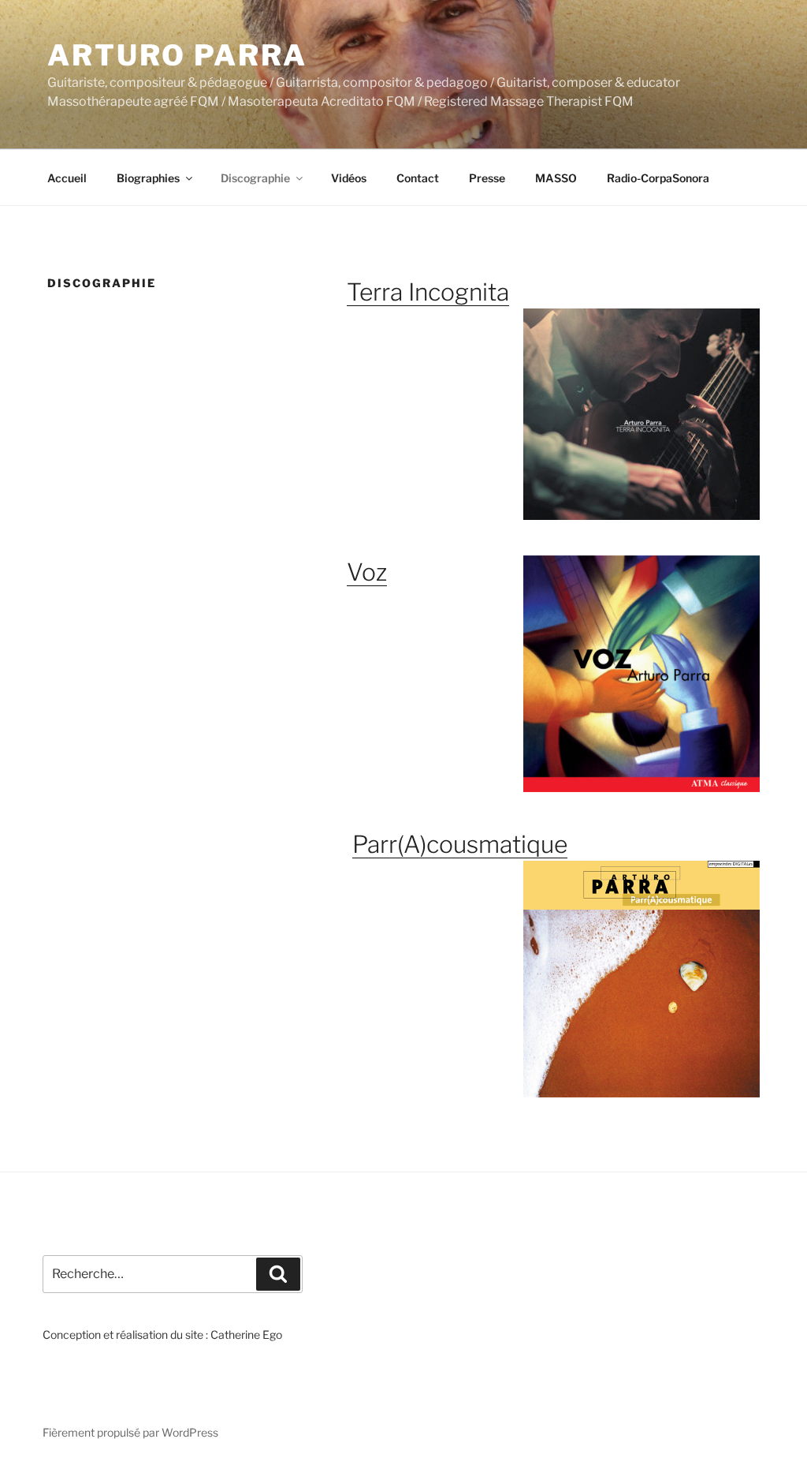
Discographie (255, 178)
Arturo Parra (177, 55)
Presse (487, 178)
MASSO (556, 178)
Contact (417, 178)
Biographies (148, 178)
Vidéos (348, 178)
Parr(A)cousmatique (459, 844)
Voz (367, 572)
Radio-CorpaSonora (658, 178)
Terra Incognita (428, 292)
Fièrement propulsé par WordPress (130, 1432)
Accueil (67, 178)
